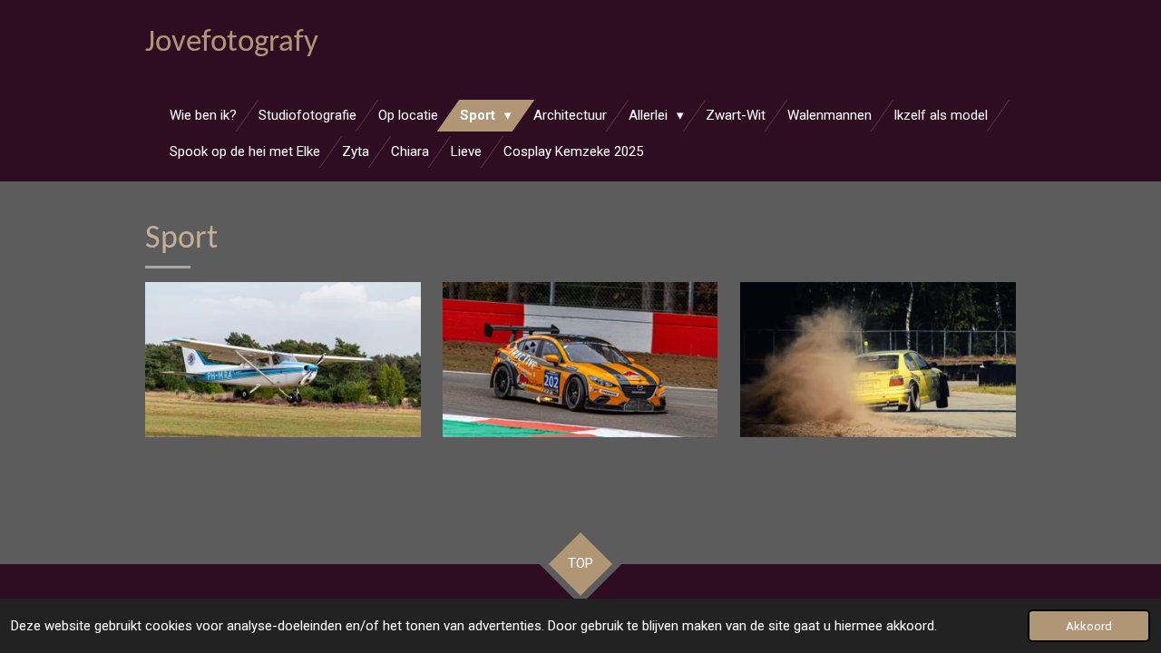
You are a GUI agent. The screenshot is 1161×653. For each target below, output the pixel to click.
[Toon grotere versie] (283, 359)
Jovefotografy (231, 43)
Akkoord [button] (1089, 626)
